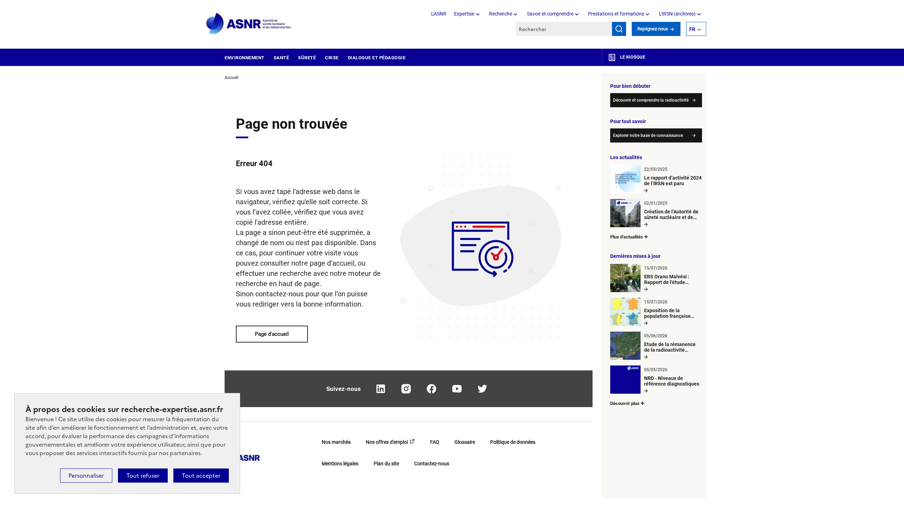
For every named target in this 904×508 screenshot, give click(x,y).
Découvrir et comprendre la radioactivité (651, 100)
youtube (456, 389)
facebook (431, 389)
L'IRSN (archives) (677, 14)
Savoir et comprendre (550, 14)
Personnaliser (86, 475)
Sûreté (307, 57)
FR (692, 29)
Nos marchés (336, 442)
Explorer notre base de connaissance (648, 135)
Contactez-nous (431, 463)
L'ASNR (438, 14)
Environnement (244, 57)
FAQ (434, 442)
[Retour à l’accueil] (242, 455)
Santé (281, 57)
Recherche (500, 14)
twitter (482, 389)
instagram (406, 389)
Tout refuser (142, 475)
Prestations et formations (616, 14)
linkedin (380, 389)
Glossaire (464, 442)
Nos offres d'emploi (387, 442)
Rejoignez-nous (653, 28)
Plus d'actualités (626, 237)
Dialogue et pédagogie (377, 57)
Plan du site (386, 463)
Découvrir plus (625, 403)
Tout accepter (201, 475)
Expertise (464, 14)
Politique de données (512, 442)
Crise (332, 57)
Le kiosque (632, 57)
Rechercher (619, 29)
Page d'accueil (272, 334)
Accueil (231, 77)
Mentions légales (340, 463)
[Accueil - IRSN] (249, 24)
